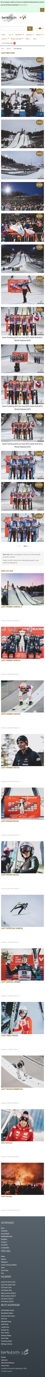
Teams (3, 1267)
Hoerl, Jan (4, 1318)
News (2, 1228)
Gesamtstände (5, 1234)
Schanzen (4, 1242)
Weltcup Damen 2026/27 (8, 1296)
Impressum (4, 1360)
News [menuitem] (3, 34)
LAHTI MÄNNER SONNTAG (11, 660)
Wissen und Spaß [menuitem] (16, 39)
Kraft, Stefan (4, 1324)
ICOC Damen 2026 (6, 1290)
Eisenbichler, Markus (7, 1313)
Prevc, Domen (5, 1332)
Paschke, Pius (5, 1330)
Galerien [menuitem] (4, 39)
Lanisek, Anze (5, 1327)
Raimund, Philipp (6, 1335)
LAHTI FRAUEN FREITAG (10, 821)
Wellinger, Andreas (6, 1344)
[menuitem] (40, 28)
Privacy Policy (23, 5)
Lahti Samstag (6, 1196)
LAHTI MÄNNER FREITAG (10, 767)
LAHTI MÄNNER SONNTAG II (11, 606)
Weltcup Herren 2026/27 (8, 1293)
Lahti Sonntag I (6, 1142)
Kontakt (3, 1357)
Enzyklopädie (5, 1248)
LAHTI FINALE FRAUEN (9, 1035)
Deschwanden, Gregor (7, 1310)
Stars (2, 1273)
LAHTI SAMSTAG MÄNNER (11, 982)
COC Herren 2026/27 (7, 1299)
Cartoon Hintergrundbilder (9, 1265)
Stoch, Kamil (4, 1338)
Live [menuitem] (10, 34)
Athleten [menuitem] (38, 34)
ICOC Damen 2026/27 (7, 1301)
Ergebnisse (4, 1231)
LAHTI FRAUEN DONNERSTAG (12, 1089)
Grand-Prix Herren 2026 (8, 1282)
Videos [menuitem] (28, 39)
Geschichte (4, 1245)
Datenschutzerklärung (7, 1363)
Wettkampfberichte (6, 1236)
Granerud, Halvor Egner (8, 1316)
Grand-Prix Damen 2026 (8, 1285)
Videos (3, 1256)
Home (2, 48)
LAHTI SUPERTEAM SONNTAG (12, 928)
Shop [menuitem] (34, 39)
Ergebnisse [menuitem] (18, 34)
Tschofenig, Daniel (6, 1341)
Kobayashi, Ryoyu (6, 1321)
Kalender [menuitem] (29, 34)
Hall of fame (4, 1270)
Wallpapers (4, 1262)
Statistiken (4, 1239)
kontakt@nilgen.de (12, 563)
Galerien (9, 48)
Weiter (25, 546)
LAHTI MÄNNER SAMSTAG (11, 714)
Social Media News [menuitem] (8, 43)
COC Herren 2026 (6, 1287)
